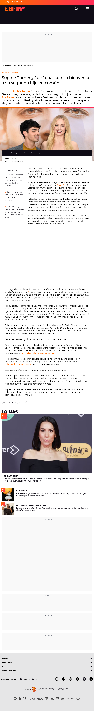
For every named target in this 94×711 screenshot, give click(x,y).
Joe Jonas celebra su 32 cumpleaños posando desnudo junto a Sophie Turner (14, 180)
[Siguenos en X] (84, 680)
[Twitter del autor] (15, 159)
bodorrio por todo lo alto (19, 364)
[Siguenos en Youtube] (56, 680)
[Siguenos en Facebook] (77, 680)
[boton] (69, 659)
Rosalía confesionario (12, 3)
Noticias (17, 65)
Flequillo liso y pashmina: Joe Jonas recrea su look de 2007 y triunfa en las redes (14, 212)
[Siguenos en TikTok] (63, 680)
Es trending (28, 65)
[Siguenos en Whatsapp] (91, 680)
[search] (76, 8)
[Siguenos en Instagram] (70, 680)
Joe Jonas (8, 97)
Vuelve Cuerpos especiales (14, 1)
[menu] (87, 8)
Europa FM (6, 65)
